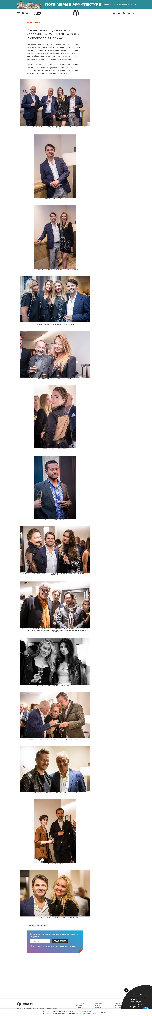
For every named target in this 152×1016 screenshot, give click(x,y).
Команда (79, 1005)
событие (32, 925)
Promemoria (42, 925)
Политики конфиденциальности (86, 1013)
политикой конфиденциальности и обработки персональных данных (54, 947)
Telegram (120, 1005)
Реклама (79, 1008)
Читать (97, 1005)
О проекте (80, 1003)
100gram (120, 1008)
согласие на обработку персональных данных (53, 946)
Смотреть (98, 1008)
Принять (103, 1012)
